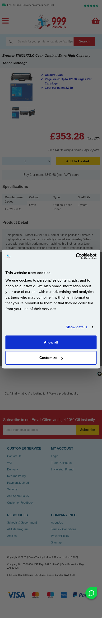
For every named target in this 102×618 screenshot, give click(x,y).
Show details (76, 327)
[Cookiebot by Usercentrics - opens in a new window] (76, 256)
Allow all (51, 342)
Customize (48, 358)
